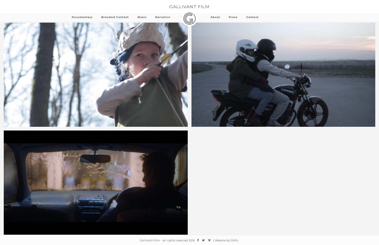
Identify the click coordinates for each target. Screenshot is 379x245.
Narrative (162, 17)
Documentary (82, 17)
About (215, 17)
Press (233, 17)
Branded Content (115, 17)
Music (142, 17)
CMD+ (235, 240)
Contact (252, 17)
